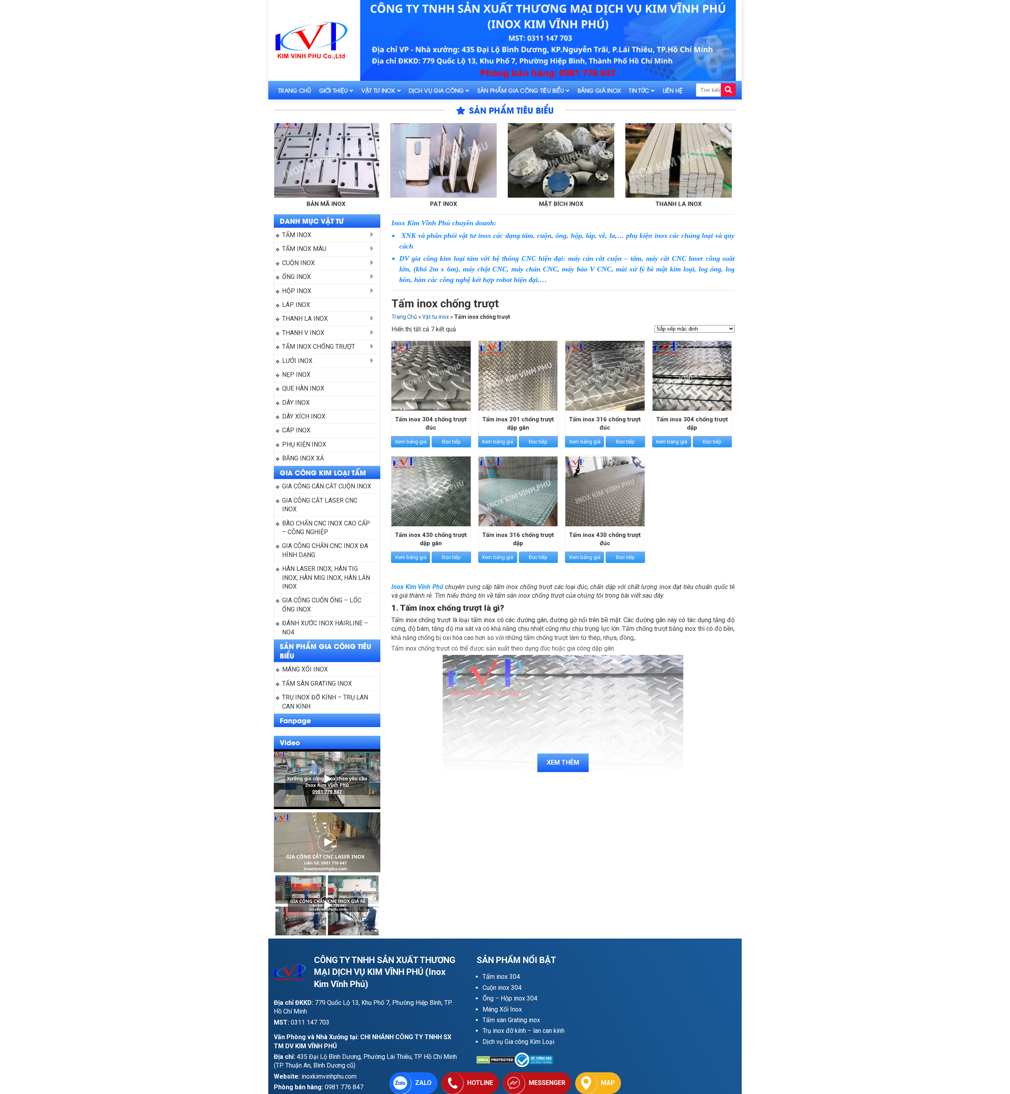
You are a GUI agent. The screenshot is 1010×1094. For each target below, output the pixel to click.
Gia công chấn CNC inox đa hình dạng (326, 550)
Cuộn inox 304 (502, 987)
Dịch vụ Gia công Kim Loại (518, 1041)
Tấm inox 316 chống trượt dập (518, 539)
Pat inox (370, 204)
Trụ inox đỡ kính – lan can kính (524, 1030)
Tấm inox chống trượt (318, 346)
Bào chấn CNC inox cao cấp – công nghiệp (327, 528)
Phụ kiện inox (304, 444)
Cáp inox (296, 430)
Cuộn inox (298, 263)
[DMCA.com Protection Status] (496, 1060)
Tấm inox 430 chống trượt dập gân (431, 539)
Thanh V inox (723, 204)
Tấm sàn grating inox (317, 683)
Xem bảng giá (410, 442)
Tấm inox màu (304, 248)
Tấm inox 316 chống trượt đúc (605, 423)
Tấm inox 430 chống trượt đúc (605, 539)
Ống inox (296, 277)
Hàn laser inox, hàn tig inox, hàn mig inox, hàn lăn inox (327, 577)
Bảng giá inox (599, 90)
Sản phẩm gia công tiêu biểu (520, 90)
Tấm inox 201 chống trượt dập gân (518, 423)
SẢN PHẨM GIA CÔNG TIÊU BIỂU (325, 650)
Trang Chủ (294, 90)
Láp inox (296, 305)
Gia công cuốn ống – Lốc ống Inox (322, 605)
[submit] (728, 90)
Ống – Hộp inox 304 (510, 998)
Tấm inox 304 (501, 976)
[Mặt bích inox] (488, 160)
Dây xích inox (303, 416)
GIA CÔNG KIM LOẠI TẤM (323, 472)
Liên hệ (673, 90)
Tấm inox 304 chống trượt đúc (431, 423)
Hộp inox (296, 291)
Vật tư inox (378, 90)
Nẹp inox (296, 374)
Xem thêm (563, 762)
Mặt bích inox (488, 204)
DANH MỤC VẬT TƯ (312, 220)
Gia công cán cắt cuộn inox (326, 486)
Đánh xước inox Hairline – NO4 (326, 627)
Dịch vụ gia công (436, 90)
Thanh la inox (605, 204)
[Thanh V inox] (723, 160)
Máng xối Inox (305, 669)
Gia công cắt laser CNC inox (320, 505)
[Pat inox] (370, 160)
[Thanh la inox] (605, 160)
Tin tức (639, 90)
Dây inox (296, 402)
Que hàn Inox (303, 388)
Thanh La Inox (305, 318)
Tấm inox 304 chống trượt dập (692, 423)
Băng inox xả (303, 458)
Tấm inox (296, 235)
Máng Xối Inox (502, 1009)
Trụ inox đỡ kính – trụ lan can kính (326, 702)
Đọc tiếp (451, 442)
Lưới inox (297, 361)
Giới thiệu (333, 90)
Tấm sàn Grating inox (511, 1020)
